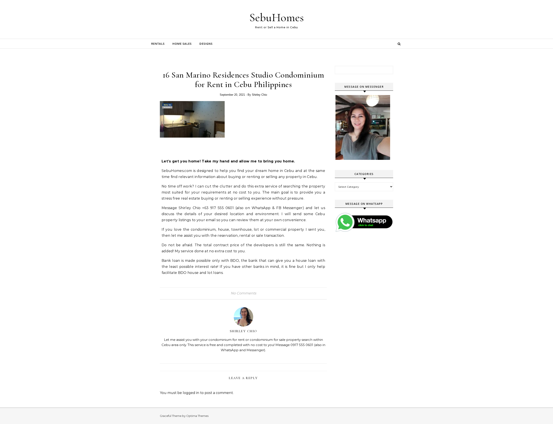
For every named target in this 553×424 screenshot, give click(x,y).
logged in (191, 393)
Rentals (158, 44)
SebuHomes (276, 17)
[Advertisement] (212, 147)
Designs (206, 44)
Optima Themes (197, 416)
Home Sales (182, 44)
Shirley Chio (259, 94)
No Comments (243, 293)
